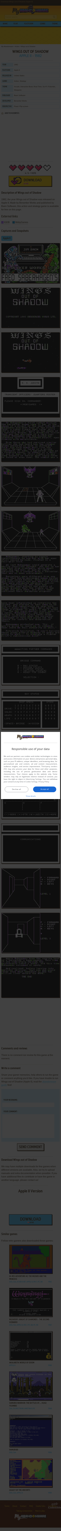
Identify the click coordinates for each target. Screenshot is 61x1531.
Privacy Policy (43, 781)
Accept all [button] (45, 789)
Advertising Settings (34, 779)
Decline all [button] (16, 789)
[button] (30, 796)
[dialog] (30, 765)
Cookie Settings (31, 781)
